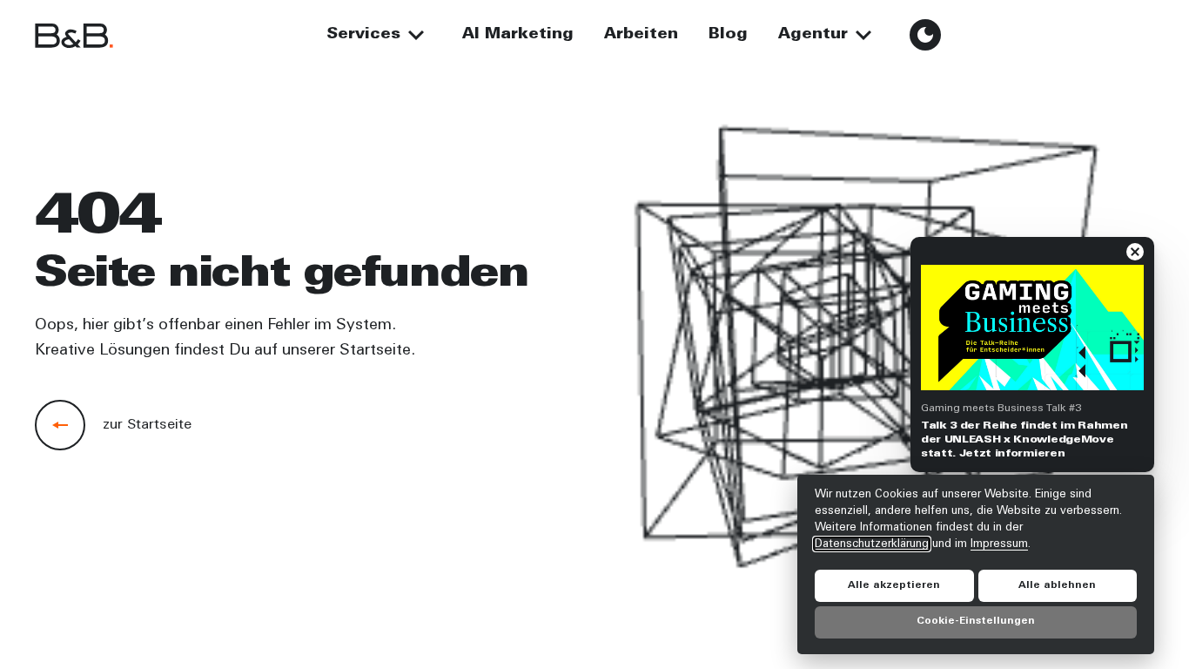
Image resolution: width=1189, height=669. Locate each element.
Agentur (813, 35)
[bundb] (74, 35)
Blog (728, 35)
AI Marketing (518, 35)
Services (363, 35)
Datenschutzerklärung (872, 543)
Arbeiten (641, 35)
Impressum (999, 543)
